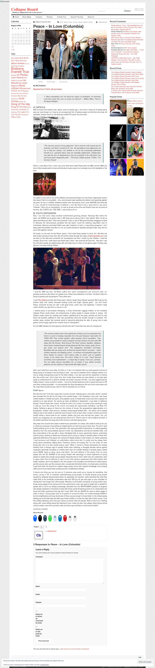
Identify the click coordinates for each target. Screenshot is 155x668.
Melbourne (15, 85)
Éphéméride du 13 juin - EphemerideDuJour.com (127, 25)
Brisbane (17, 68)
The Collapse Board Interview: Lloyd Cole (124, 80)
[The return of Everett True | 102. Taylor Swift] (118, 167)
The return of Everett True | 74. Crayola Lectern (126, 63)
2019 (21, 60)
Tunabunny (24, 114)
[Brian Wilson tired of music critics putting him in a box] (135, 103)
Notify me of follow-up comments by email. (39, 618)
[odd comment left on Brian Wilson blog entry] (118, 108)
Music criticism (18, 87)
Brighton (22, 66)
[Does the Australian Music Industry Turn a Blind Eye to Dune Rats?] (118, 132)
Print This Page (51, 82)
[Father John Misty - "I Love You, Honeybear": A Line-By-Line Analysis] (135, 150)
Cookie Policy (44, 665)
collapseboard (102, 22)
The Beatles (22, 110)
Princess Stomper (16, 93)
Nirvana (23, 88)
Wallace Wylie (16, 117)
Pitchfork (14, 91)
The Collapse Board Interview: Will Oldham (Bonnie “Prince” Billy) (125, 83)
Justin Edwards (17, 77)
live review (22, 82)
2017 (13, 60)
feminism (14, 75)
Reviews (50, 17)
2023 (25, 61)
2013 (13, 58)
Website (38, 602)
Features (39, 17)
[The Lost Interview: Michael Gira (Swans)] (135, 167)
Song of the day (20, 104)
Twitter (133, 9)
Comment (39, 557)
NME (29, 88)
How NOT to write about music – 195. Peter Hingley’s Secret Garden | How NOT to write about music (125, 60)
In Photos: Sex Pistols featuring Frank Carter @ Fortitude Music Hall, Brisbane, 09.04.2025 (127, 91)
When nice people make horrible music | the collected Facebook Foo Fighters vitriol (126, 33)
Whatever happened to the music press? (27, 12)
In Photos (22, 74)
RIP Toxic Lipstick (131, 48)
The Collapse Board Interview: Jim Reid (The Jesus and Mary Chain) (127, 40)
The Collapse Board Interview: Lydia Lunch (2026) (127, 78)
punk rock (25, 93)
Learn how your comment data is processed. (74, 649)
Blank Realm (15, 66)
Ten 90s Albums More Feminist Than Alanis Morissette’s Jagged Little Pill (126, 28)
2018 (17, 60)
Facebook (136, 9)
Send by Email (63, 82)
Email (139, 9)
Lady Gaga (19, 80)
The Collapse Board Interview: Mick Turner (125, 76)
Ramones (14, 96)
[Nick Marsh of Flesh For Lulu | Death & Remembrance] (135, 115)
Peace (91, 22)
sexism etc (22, 101)
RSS (142, 9)
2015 (21, 58)
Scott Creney (17, 100)
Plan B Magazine (23, 91)
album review (17, 63)
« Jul (12, 49)
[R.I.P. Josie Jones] (118, 150)
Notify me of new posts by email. (39, 632)
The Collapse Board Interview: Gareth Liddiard (126, 72)
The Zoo (18, 114)
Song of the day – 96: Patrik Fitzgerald (124, 55)
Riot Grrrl (20, 96)
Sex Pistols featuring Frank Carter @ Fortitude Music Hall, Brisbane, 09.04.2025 (126, 87)
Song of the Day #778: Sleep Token (125, 45)
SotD (16, 109)
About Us (91, 17)
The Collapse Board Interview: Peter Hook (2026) (127, 74)
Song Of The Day (77, 17)
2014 (17, 58)
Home (17, 17)
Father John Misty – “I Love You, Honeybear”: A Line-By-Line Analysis (127, 51)
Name (38, 586)
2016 (26, 57)
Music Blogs (26, 17)
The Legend (21, 112)
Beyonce (27, 63)
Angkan (113, 54)
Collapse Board (24, 9)
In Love (75, 22)
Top (140, 657)
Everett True (61, 17)
